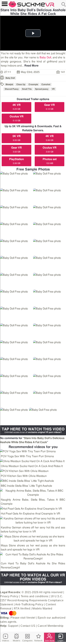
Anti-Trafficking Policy (29, 604)
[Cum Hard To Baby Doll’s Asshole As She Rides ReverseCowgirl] (33, 556)
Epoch (42, 617)
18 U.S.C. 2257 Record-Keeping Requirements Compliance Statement (31, 600)
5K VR (17, 138)
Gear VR (49, 107)
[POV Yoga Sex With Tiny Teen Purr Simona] (28, 451)
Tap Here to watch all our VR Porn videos (33, 578)
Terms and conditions (34, 596)
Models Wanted (42, 608)
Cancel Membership (50, 625)
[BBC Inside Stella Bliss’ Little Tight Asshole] (27, 481)
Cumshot (45, 84)
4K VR (17, 107)
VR (53, 89)
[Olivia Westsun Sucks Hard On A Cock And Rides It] (32, 461)
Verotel (30, 617)
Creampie (33, 84)
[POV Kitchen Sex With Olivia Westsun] (24, 471)
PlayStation (16, 161)
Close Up (20, 84)
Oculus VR (17, 118)
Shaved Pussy (12, 89)
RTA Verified (22, 608)
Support (13, 625)
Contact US (27, 625)
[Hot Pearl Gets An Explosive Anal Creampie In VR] (31, 509)
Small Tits (27, 89)
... (30, 65)
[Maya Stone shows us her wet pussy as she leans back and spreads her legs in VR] (33, 538)
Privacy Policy (9, 596)
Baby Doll (45, 57)
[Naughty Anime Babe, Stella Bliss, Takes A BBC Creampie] (33, 493)
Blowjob (9, 84)
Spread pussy (41, 89)
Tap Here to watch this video (33, 430)
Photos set (50, 161)
